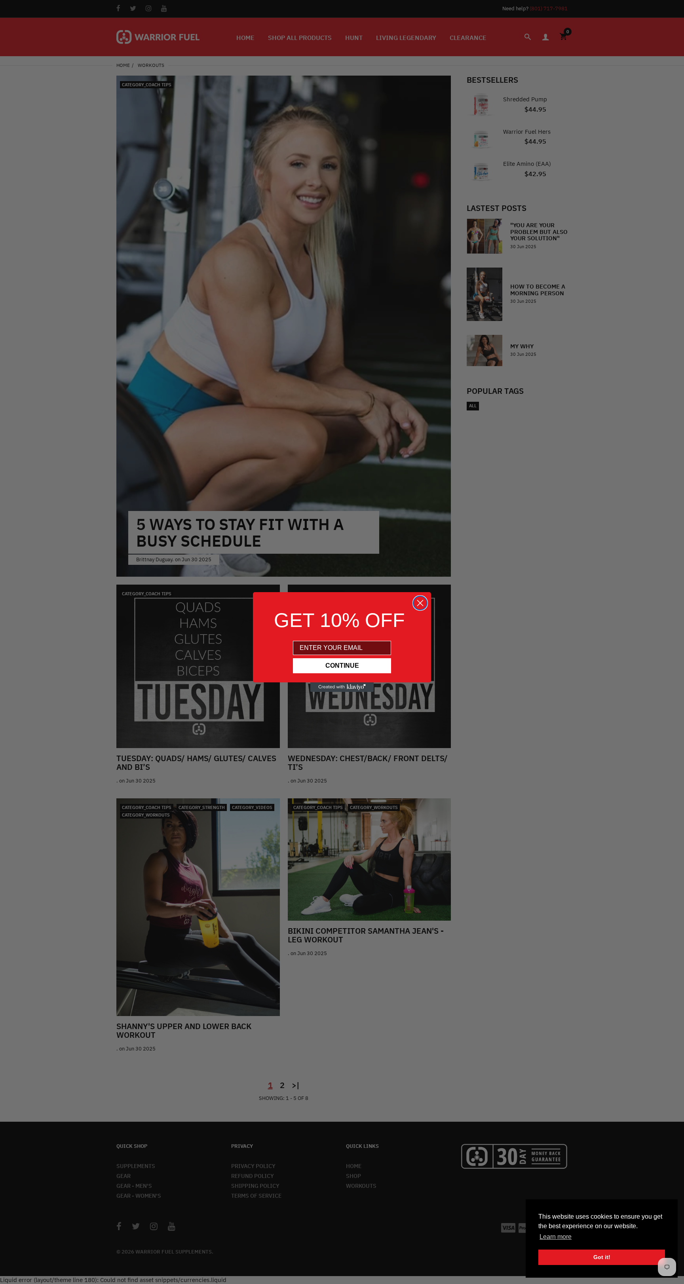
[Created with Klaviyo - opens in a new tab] (342, 687)
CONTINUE (342, 665)
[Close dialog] (420, 603)
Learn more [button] (556, 1236)
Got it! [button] (601, 1257)
